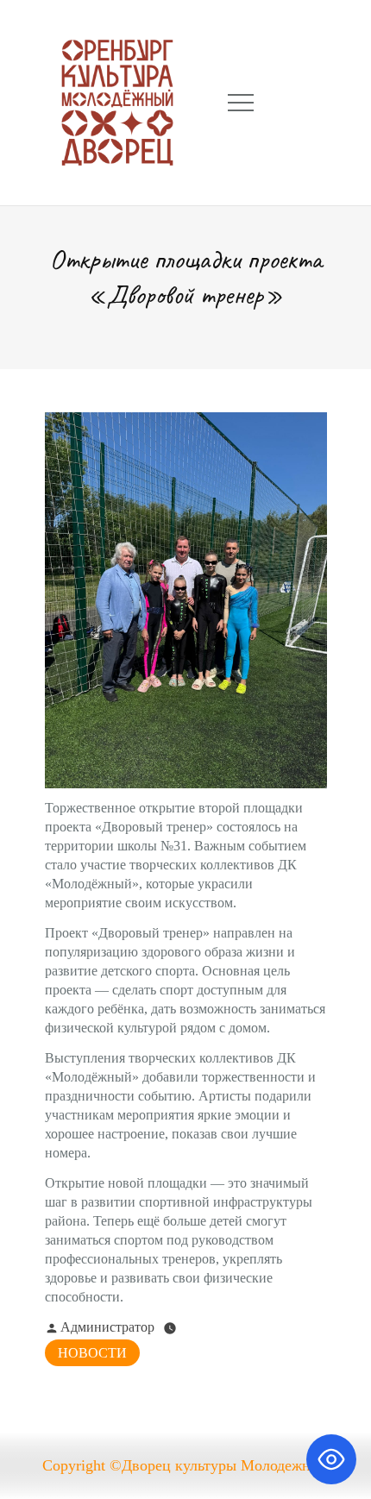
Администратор (107, 1327)
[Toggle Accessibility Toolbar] (331, 1459)
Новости (92, 1352)
